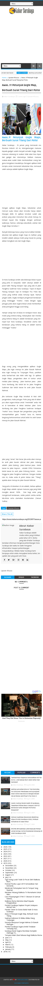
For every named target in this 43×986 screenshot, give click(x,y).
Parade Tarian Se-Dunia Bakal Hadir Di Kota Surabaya (21, 910)
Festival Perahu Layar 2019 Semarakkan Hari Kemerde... (21, 885)
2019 (5, 863)
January (8, 949)
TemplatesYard (22, 980)
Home (4, 77)
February (8, 947)
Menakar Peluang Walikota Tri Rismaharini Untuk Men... (23, 893)
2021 (5, 858)
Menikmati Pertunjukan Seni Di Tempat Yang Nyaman (21, 889)
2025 (5, 849)
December (9, 865)
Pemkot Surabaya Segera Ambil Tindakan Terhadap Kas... (20, 928)
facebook (35, 577)
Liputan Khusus (13, 77)
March (7, 944)
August (8, 875)
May (7, 940)
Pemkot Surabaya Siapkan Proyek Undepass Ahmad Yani (21, 906)
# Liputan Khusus (13, 508)
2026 (5, 847)
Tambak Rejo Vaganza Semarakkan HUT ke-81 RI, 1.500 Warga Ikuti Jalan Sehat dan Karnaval (26, 780)
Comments (35, 773)
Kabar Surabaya (16, 73)
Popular (22, 773)
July (6, 877)
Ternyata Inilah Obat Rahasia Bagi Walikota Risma (23, 935)
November (9, 868)
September (9, 872)
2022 (5, 856)
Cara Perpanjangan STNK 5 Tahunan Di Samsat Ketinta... (22, 898)
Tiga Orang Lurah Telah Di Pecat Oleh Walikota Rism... (22, 880)
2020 (5, 861)
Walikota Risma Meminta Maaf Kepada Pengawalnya (19, 902)
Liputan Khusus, (33, 96)
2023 (5, 854)
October (8, 870)
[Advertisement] (21, 40)
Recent (7, 773)
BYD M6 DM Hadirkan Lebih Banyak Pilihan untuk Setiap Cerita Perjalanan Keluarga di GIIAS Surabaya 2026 (26, 831)
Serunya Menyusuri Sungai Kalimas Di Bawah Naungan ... (21, 923)
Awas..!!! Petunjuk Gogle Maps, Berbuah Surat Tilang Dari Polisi (21, 139)
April (7, 942)
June (7, 938)
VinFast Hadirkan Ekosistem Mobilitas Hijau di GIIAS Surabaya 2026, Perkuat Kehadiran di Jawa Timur (25, 819)
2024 (5, 851)
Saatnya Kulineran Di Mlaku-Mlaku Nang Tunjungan (20, 919)
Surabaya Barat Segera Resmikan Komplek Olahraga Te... (21, 932)
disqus (21, 577)
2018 (5, 951)
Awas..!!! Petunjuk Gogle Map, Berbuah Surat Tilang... (21, 915)
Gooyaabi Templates (21, 983)
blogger (7, 577)
